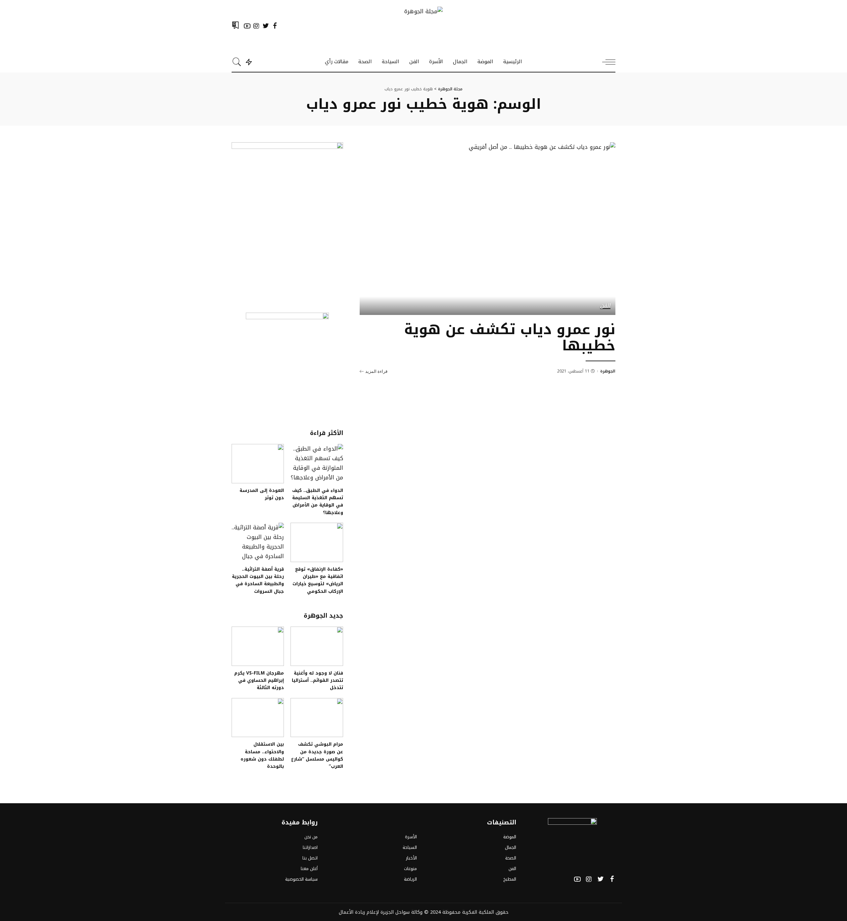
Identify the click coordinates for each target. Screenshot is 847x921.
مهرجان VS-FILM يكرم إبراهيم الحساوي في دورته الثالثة (259, 680)
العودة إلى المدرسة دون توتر (262, 494)
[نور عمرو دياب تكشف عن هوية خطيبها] (487, 228)
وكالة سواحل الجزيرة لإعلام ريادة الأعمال (381, 912)
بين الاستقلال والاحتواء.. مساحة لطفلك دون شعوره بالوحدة (262, 755)
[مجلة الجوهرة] (423, 26)
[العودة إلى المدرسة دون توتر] (258, 463)
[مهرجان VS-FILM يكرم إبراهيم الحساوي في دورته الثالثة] (258, 646)
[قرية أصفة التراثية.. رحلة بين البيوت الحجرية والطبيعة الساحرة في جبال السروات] (258, 542)
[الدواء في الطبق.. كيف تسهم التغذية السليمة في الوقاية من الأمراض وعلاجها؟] (316, 463)
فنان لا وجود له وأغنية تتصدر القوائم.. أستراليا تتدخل (317, 680)
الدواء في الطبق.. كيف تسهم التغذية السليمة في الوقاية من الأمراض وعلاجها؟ (317, 501)
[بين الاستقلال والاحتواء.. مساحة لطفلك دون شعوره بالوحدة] (258, 717)
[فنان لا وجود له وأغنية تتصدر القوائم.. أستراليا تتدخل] (316, 646)
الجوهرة (607, 371)
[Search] (237, 62)
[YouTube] (247, 26)
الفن (605, 306)
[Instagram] (256, 26)
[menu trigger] (605, 62)
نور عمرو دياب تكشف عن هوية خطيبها (509, 337)
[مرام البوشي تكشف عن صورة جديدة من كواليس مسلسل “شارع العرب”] (316, 717)
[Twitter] (265, 26)
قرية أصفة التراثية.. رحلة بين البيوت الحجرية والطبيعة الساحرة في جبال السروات (258, 580)
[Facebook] (275, 26)
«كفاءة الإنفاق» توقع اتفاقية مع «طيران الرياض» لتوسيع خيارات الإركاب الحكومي (317, 580)
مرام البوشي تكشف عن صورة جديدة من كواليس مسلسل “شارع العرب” (317, 755)
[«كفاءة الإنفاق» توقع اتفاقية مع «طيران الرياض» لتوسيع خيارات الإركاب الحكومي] (316, 542)
